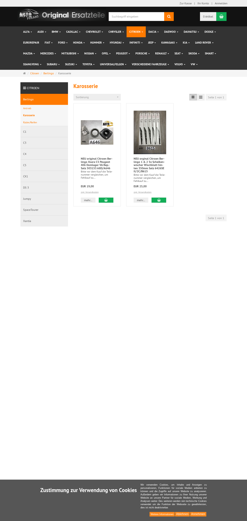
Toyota (87, 64)
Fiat (48, 42)
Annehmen (198, 514)
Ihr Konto (203, 3)
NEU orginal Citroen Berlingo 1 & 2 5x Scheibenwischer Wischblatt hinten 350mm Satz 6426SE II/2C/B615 (149, 165)
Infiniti (135, 42)
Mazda (28, 53)
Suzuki (70, 64)
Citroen (135, 32)
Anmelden (221, 3)
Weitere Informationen (162, 514)
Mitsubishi (69, 53)
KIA (185, 42)
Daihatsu (190, 32)
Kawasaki (168, 42)
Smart (209, 53)
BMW (55, 32)
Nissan (89, 53)
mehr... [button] (88, 200)
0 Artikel (208, 16)
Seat (177, 53)
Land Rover (203, 42)
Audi (40, 32)
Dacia (152, 32)
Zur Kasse (186, 3)
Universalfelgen (112, 64)
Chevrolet (93, 32)
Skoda (193, 53)
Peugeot (122, 53)
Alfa (26, 32)
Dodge (209, 32)
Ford (62, 42)
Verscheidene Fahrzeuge (149, 64)
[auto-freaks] (62, 14)
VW (193, 64)
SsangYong (31, 64)
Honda (78, 42)
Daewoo (170, 32)
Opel (105, 53)
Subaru (52, 64)
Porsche (141, 53)
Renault (161, 53)
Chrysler (115, 32)
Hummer (96, 42)
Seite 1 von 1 (216, 97)
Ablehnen (182, 514)
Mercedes (47, 53)
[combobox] (97, 97)
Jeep (151, 42)
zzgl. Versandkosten (90, 192)
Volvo (179, 64)
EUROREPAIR (31, 42)
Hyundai (116, 42)
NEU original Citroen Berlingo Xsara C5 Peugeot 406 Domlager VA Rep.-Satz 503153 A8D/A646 (96, 163)
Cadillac (72, 32)
